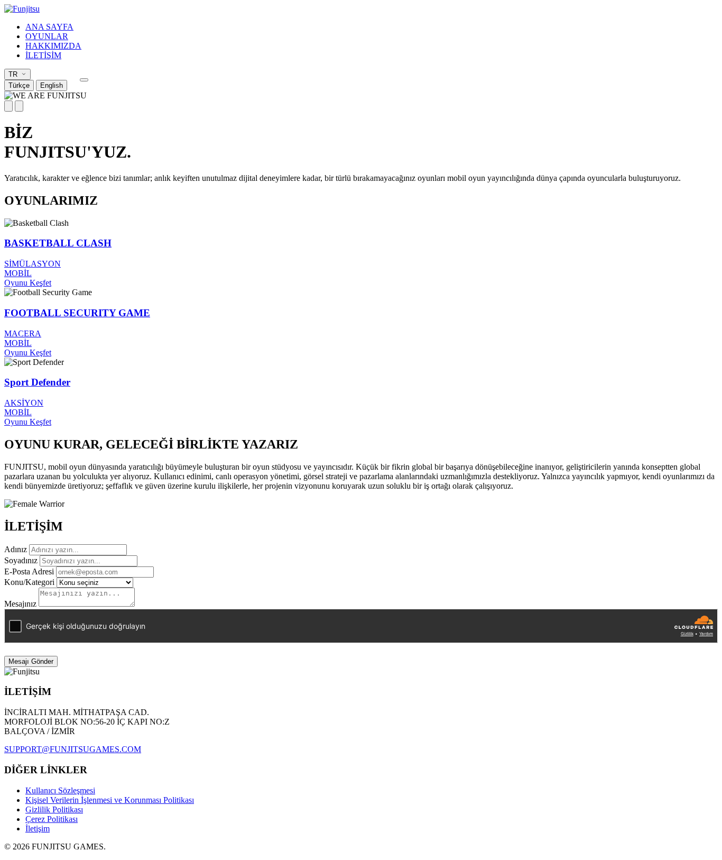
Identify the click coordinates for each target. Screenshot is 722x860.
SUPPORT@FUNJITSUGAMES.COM (72, 749)
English (51, 85)
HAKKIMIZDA (53, 45)
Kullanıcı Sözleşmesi (60, 790)
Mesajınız (20, 603)
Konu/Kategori (29, 582)
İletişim (37, 828)
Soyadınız (21, 560)
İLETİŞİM (43, 55)
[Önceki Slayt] (8, 106)
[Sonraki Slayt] (19, 106)
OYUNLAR (46, 36)
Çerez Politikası (51, 819)
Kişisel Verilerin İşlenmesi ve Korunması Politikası (109, 799)
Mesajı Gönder (30, 661)
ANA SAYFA (49, 26)
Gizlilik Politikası (54, 809)
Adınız (15, 549)
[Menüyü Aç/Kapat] (84, 79)
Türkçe (19, 85)
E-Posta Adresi (29, 571)
